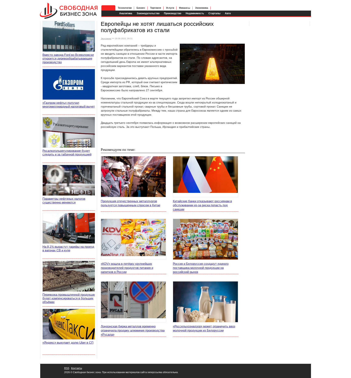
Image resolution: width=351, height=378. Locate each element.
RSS (66, 368)
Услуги (170, 8)
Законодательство (148, 13)
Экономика (201, 8)
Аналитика (125, 13)
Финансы (184, 8)
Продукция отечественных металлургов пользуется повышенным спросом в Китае (130, 203)
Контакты (76, 368)
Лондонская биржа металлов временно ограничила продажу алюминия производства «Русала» (133, 330)
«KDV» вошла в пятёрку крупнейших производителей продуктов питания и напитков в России (127, 268)
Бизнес (140, 8)
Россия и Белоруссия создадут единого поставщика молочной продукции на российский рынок (201, 268)
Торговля (155, 8)
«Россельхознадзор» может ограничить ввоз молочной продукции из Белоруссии (204, 328)
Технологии (125, 8)
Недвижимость (195, 13)
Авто (228, 13)
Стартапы (214, 13)
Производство (172, 13)
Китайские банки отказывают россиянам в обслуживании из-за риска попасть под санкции (202, 205)
